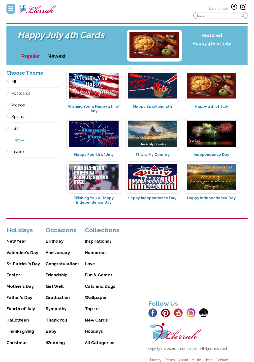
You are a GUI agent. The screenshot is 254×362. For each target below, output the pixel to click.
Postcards (21, 93)
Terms (170, 360)
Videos (18, 104)
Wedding (55, 342)
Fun (14, 128)
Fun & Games (99, 274)
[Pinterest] (167, 313)
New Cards (96, 320)
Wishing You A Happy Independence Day (94, 200)
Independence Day (211, 154)
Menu (10, 9)
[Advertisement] (198, 261)
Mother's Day (20, 286)
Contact (222, 360)
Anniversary (58, 252)
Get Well (55, 286)
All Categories (99, 342)
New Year (16, 241)
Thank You (56, 320)
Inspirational (98, 241)
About (183, 360)
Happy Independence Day (211, 198)
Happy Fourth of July (94, 154)
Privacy (155, 360)
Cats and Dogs (100, 286)
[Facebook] (154, 313)
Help (208, 360)
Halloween (17, 320)
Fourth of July (20, 308)
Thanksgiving (20, 331)
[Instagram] (192, 313)
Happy (17, 139)
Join (225, 8)
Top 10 (92, 308)
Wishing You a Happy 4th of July (94, 108)
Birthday (55, 241)
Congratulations (63, 263)
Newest (56, 56)
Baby (51, 331)
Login (213, 8)
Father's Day (19, 297)
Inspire (17, 151)
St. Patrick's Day (23, 263)
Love (90, 263)
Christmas (17, 342)
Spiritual (19, 116)
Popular (30, 56)
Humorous (96, 252)
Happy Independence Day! (152, 198)
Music (196, 360)
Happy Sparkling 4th (152, 106)
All (13, 81)
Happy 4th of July (211, 43)
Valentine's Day (22, 252)
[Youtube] (180, 313)
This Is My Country (152, 154)
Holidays (94, 331)
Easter (13, 274)
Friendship (56, 274)
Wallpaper (96, 297)
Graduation (58, 297)
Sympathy (56, 308)
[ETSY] (205, 313)
